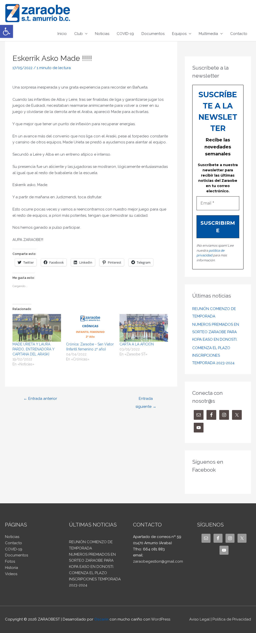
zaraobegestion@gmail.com (158, 561)
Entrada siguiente (146, 399)
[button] (6, 31)
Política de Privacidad (231, 619)
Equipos (179, 33)
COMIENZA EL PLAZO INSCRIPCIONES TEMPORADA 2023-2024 (213, 355)
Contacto (238, 33)
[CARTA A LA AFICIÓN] (144, 328)
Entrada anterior (40, 398)
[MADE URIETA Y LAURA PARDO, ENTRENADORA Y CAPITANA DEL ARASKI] (36, 328)
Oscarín (101, 619)
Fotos (10, 561)
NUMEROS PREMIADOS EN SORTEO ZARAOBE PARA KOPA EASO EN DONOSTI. (215, 332)
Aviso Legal (199, 619)
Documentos (153, 33)
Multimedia (208, 33)
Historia (11, 567)
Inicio (62, 33)
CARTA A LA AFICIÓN (137, 344)
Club (78, 33)
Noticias (102, 33)
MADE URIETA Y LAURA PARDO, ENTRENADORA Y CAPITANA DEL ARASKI (33, 349)
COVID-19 (125, 33)
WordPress (160, 619)
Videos (11, 574)
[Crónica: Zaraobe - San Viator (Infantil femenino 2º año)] (90, 328)
